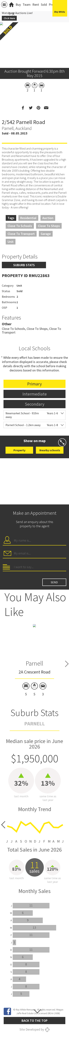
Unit (11, 242)
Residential (28, 218)
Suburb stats (24, 265)
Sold (44, 4)
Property (19, 450)
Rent (35, 4)
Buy (18, 4)
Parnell (34, 663)
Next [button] (67, 663)
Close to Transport (21, 234)
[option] (34, 660)
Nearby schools (49, 450)
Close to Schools (20, 226)
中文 (11, 14)
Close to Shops (49, 226)
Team (27, 4)
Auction (47, 218)
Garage (46, 234)
